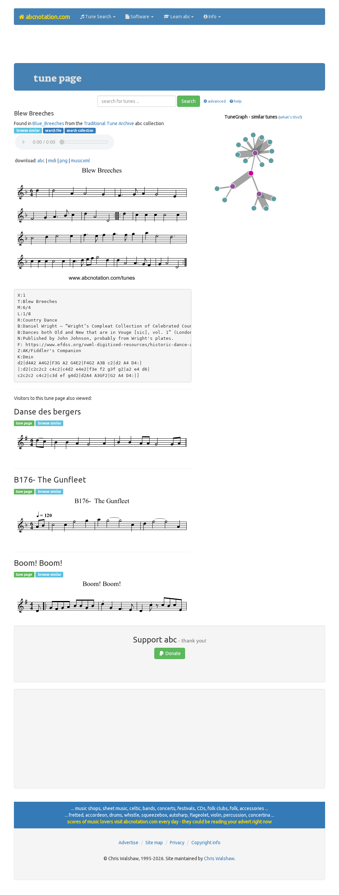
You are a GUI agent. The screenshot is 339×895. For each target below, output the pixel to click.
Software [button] (139, 16)
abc (41, 160)
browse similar (28, 130)
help (238, 101)
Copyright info (205, 842)
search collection (80, 130)
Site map (154, 842)
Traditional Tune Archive (109, 123)
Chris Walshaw (219, 858)
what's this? (290, 117)
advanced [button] (217, 101)
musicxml (80, 160)
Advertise (128, 842)
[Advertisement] (169, 46)
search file (53, 130)
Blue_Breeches (48, 123)
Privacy (177, 842)
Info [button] (213, 16)
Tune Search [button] (98, 16)
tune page (24, 423)
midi (52, 160)
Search (188, 101)
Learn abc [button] (180, 16)
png (64, 160)
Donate (173, 653)
